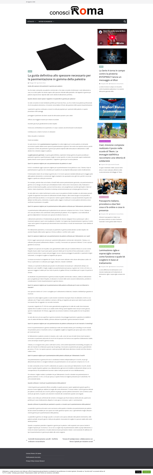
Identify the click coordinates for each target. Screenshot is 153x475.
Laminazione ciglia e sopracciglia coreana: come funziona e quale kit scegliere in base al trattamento (112, 256)
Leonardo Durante (114, 164)
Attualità (30, 21)
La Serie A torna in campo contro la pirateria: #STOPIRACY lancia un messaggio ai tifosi (112, 75)
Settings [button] (138, 472)
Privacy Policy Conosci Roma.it (35, 461)
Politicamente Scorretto (33, 457)
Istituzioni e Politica (105, 141)
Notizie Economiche (45, 21)
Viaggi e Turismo (104, 197)
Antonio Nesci (42, 83)
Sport (30, 71)
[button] (35, 21)
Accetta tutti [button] (147, 472)
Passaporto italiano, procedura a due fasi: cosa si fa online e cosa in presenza (112, 205)
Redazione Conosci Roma (116, 83)
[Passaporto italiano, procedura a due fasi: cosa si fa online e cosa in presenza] (112, 186)
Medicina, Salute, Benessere (107, 246)
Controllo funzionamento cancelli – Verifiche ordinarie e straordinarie (43, 440)
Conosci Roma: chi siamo (33, 453)
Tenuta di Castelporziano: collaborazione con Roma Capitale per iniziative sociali (78, 440)
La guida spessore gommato (36, 155)
